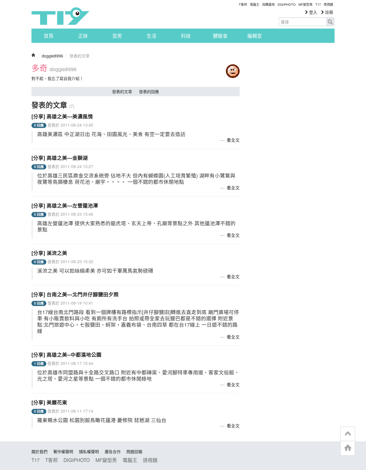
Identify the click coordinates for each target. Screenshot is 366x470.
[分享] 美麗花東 (49, 402)
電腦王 (254, 4)
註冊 (328, 12)
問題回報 (134, 451)
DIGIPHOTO (287, 4)
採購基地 (268, 4)
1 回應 (39, 363)
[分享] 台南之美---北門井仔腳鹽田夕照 (75, 294)
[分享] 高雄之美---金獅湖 (59, 157)
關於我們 (39, 451)
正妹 (83, 35)
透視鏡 (328, 4)
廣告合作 (113, 451)
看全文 (233, 140)
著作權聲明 (63, 451)
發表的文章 (122, 91)
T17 (60, 16)
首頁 (48, 35)
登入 (312, 12)
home (348, 448)
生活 (151, 35)
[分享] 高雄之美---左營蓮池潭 (64, 205)
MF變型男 (306, 4)
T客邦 (243, 4)
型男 (117, 35)
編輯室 (254, 35)
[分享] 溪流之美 (49, 252)
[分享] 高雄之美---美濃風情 (62, 116)
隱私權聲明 (89, 451)
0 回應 (39, 125)
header (348, 434)
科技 (186, 35)
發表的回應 (149, 91)
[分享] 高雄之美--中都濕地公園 (66, 354)
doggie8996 (52, 56)
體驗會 (220, 35)
